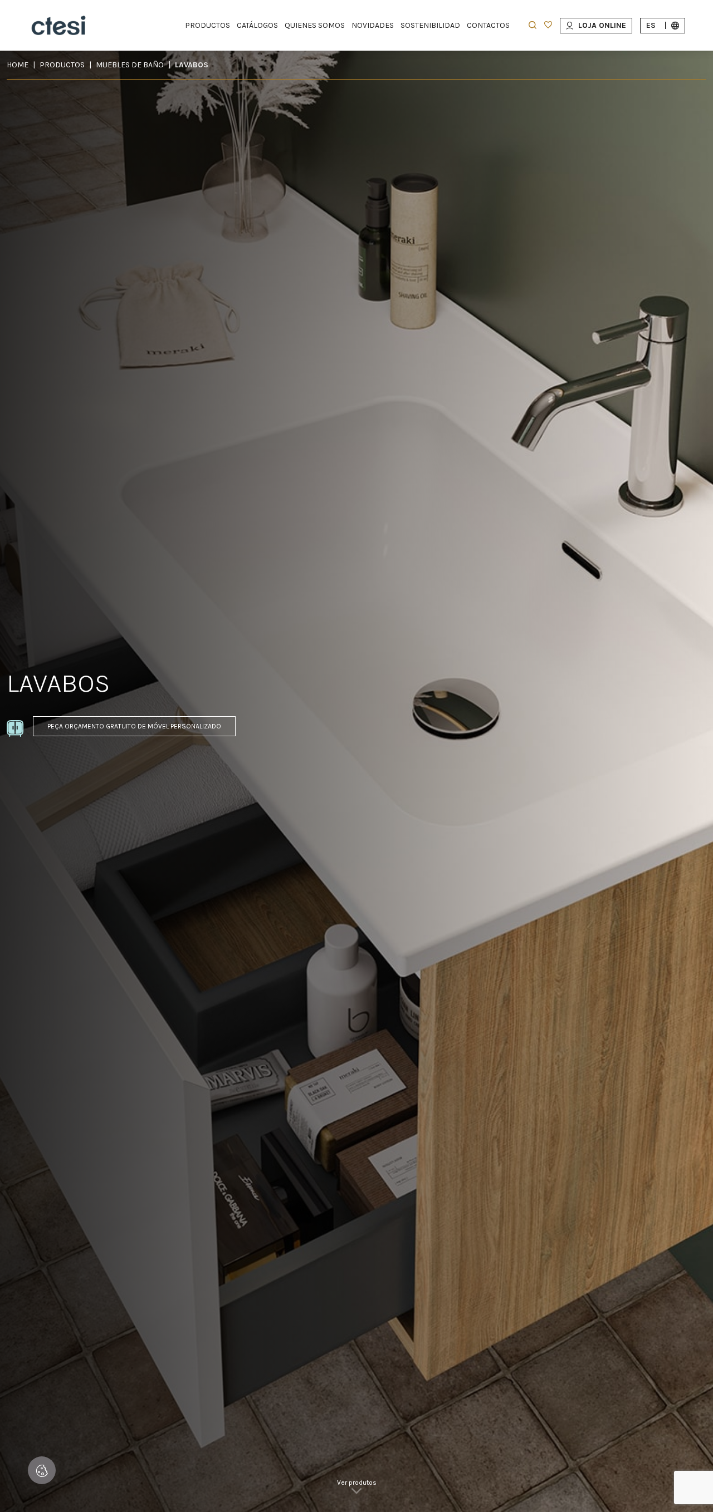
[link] (356, 1489)
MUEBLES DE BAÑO (130, 65)
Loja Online (602, 25)
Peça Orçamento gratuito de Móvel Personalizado (134, 726)
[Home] (58, 25)
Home (17, 65)
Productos (62, 65)
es (656, 25)
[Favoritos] (548, 26)
